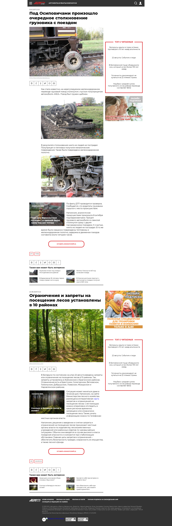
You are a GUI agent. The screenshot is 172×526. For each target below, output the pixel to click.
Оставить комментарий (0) (66, 244)
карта (96, 399)
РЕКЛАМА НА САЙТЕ (63, 499)
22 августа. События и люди (124, 58)
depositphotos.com (36, 363)
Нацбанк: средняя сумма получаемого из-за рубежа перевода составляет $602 (124, 86)
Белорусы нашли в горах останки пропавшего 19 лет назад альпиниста (124, 48)
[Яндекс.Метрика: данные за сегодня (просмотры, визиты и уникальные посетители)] (55, 519)
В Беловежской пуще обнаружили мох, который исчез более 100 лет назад (124, 67)
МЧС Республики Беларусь (39, 78)
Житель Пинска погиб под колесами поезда (86, 271)
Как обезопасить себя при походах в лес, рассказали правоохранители (86, 487)
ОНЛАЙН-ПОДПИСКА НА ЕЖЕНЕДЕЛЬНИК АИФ (103, 499)
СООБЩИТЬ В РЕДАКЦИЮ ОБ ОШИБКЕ (55, 502)
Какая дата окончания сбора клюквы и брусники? (49, 479)
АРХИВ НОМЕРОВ (48, 499)
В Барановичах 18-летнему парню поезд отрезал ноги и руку (51, 279)
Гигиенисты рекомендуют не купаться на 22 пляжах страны (124, 77)
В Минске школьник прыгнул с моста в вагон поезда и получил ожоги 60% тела (88, 280)
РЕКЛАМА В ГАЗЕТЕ (78, 499)
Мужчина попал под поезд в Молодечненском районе (49, 271)
